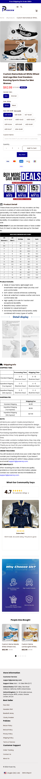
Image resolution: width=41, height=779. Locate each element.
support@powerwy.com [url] (18, 461)
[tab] (15, 656)
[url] (12, 680)
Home (2, 18)
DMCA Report (26, 773)
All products (10, 18)
